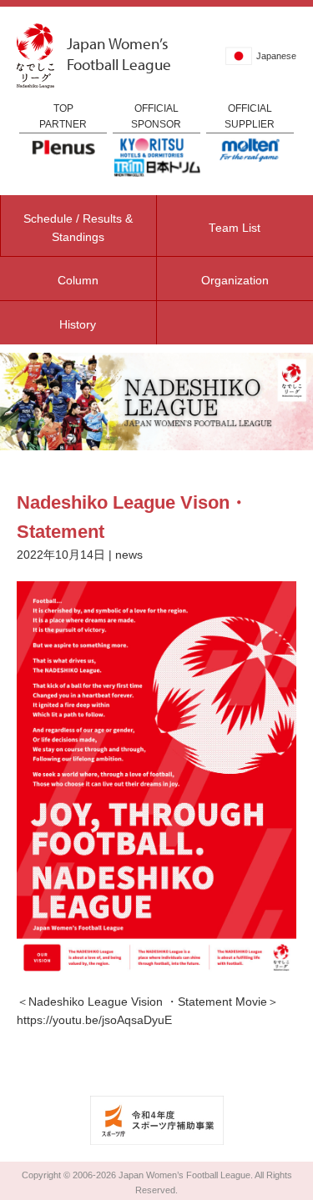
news (129, 555)
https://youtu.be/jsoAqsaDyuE (94, 1020)
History (77, 325)
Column (78, 280)
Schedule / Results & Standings (78, 228)
